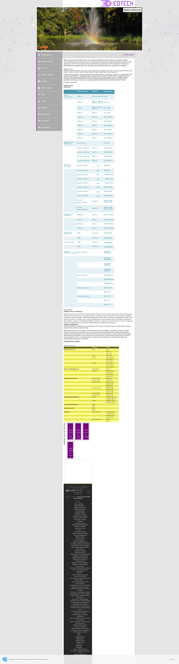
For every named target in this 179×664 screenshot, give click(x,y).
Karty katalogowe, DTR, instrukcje (80, 594)
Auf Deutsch (46, 127)
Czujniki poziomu (80, 523)
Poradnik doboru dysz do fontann (80, 585)
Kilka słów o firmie (80, 531)
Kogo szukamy (80, 637)
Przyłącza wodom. (80, 512)
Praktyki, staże (80, 642)
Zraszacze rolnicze (80, 528)
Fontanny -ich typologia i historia (80, 592)
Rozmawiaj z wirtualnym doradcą (80, 578)
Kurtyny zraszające (80, 526)
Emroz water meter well (80, 649)
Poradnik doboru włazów (80, 604)
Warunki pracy (80, 640)
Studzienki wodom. (80, 519)
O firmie (44, 68)
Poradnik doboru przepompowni (80, 602)
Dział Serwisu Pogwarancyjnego (80, 554)
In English (45, 121)
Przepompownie (80, 511)
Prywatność (45, 114)
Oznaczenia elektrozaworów (80, 599)
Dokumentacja (46, 88)
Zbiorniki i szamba (80, 514)
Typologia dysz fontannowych (80, 587)
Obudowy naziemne (80, 509)
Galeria (44, 108)
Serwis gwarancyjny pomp (80, 557)
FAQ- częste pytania (80, 626)
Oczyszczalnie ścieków (80, 518)
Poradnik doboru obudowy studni (80, 600)
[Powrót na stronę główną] (117, 3)
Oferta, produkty (47, 61)
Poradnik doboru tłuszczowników (80, 606)
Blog (42, 94)
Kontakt (44, 81)
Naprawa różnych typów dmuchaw (80, 568)
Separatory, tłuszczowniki (80, 516)
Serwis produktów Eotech (80, 542)
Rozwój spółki (80, 538)
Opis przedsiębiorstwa (80, 535)
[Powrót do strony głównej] (70, 490)
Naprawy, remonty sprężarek (80, 562)
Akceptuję (172, 659)
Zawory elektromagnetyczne (80, 524)
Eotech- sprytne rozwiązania (80, 533)
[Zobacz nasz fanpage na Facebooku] (65, 427)
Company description (80, 654)
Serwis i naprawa (47, 75)
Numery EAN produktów (80, 625)
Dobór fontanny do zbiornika (80, 628)
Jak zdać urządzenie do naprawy (80, 544)
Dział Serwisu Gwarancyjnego (80, 545)
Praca (43, 101)
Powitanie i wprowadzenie (80, 556)
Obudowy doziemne (80, 507)
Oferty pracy (80, 639)
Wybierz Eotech (80, 537)
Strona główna (46, 55)
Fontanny (80, 521)
